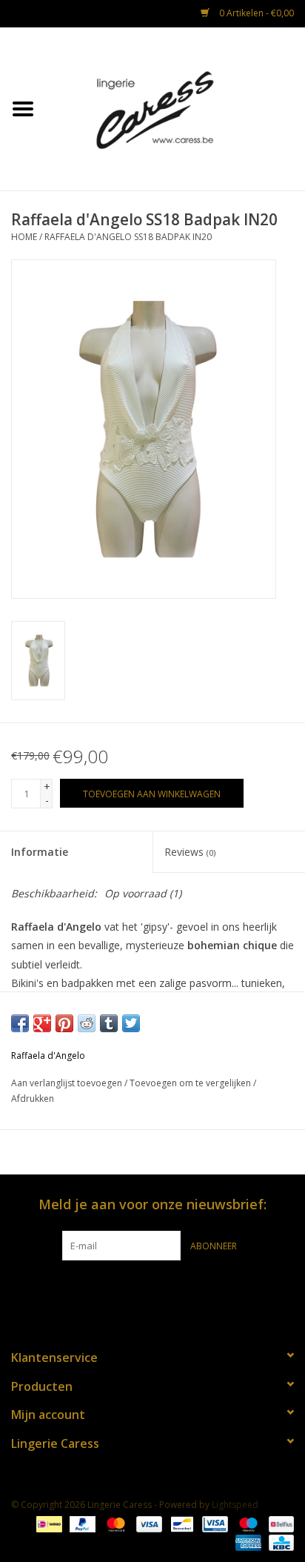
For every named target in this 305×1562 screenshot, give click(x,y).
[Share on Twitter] (131, 1023)
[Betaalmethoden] (47, 1523)
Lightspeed (235, 1504)
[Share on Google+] (42, 1023)
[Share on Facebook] (20, 1023)
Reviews (189, 852)
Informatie (39, 852)
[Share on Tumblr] (109, 1023)
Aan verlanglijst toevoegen (66, 1083)
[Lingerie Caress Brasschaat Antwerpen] (175, 108)
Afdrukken (32, 1098)
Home (24, 236)
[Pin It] (64, 1023)
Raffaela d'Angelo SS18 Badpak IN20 (128, 236)
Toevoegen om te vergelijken (191, 1083)
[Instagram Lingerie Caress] (166, 1291)
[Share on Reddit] (86, 1023)
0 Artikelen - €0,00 (255, 13)
